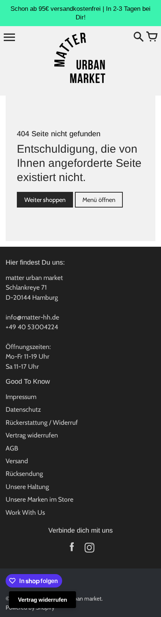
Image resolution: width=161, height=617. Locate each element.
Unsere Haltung (27, 486)
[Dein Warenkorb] (151, 37)
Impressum (21, 397)
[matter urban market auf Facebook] (72, 549)
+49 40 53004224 (32, 327)
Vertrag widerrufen (32, 435)
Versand (17, 461)
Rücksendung (24, 473)
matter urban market (76, 598)
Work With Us (25, 512)
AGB (12, 448)
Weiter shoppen (45, 199)
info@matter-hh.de (32, 317)
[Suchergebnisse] (138, 37)
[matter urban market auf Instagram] (89, 549)
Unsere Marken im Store (39, 499)
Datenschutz (23, 409)
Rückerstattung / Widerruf (42, 422)
